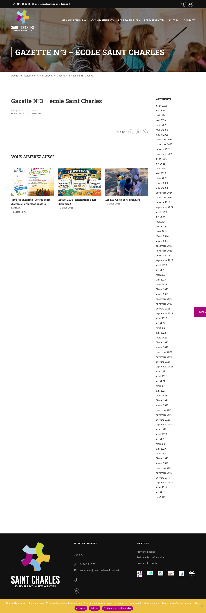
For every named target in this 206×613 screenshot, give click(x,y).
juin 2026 (160, 110)
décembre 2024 (164, 192)
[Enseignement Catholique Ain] (150, 573)
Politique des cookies (148, 563)
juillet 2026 (161, 105)
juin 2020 (160, 439)
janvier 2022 (162, 347)
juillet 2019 (161, 487)
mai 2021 (160, 386)
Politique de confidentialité (150, 557)
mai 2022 (160, 328)
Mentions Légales (146, 551)
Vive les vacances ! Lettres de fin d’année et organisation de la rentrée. (30, 203)
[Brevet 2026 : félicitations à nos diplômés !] (79, 181)
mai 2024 (160, 221)
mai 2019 (160, 497)
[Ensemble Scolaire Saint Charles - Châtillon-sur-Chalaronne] (22, 20)
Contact (189, 20)
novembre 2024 (164, 197)
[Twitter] (138, 131)
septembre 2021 (164, 366)
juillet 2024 (161, 212)
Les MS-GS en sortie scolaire (122, 199)
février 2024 (162, 236)
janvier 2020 (162, 463)
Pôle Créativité (153, 20)
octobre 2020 (163, 419)
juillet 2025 (161, 158)
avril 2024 (161, 226)
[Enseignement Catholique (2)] (192, 574)
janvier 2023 (162, 294)
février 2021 (162, 400)
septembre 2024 (164, 207)
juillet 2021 (161, 376)
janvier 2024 (162, 241)
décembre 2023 (164, 245)
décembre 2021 (164, 352)
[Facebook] (130, 131)
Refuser (94, 608)
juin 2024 (160, 216)
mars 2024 (161, 231)
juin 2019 (160, 492)
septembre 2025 (164, 154)
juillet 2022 (161, 318)
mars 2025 (161, 178)
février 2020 (162, 458)
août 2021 (161, 371)
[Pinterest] (145, 131)
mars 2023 (161, 284)
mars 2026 (161, 125)
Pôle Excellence (128, 20)
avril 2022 (161, 332)
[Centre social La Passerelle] (171, 573)
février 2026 (162, 129)
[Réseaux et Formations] (139, 574)
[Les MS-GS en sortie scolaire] (126, 181)
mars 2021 (161, 395)
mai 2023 (160, 274)
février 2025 (162, 183)
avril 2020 (161, 448)
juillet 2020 (161, 434)
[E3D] (181, 573)
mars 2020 (161, 453)
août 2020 (161, 429)
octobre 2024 (163, 202)
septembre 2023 (164, 260)
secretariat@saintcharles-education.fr (52, 4)
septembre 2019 (164, 482)
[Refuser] (202, 606)
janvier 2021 (162, 405)
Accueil (15, 75)
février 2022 (162, 342)
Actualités (29, 75)
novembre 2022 (164, 303)
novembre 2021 (164, 357)
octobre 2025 (163, 149)
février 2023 (162, 289)
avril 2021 (161, 390)
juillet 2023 (161, 265)
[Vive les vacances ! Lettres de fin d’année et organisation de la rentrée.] (32, 181)
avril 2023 (161, 279)
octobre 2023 (163, 255)
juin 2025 (160, 163)
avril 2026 (161, 120)
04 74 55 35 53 (23, 4)
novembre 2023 (164, 250)
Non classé (46, 75)
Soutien (173, 20)
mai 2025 (160, 168)
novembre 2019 (164, 472)
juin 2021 (160, 381)
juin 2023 (160, 270)
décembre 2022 (164, 299)
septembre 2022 (164, 313)
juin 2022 (160, 323)
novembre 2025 (164, 144)
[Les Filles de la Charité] (160, 573)
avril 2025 (161, 173)
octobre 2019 (163, 477)
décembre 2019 (164, 468)
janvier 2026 (162, 134)
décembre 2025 (164, 139)
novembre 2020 (164, 414)
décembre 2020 (164, 410)
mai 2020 (160, 443)
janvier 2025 (162, 187)
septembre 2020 (164, 424)
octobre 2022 (163, 308)
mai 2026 (160, 115)
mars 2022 (161, 337)
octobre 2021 (163, 361)
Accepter (81, 608)
